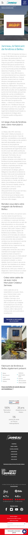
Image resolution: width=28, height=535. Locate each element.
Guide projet (14, 454)
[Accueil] (12, 3)
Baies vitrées (14, 446)
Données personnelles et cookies (14, 518)
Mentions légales (13, 516)
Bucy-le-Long (6, 375)
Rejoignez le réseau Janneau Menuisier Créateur (14, 464)
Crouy (4, 377)
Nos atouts (14, 459)
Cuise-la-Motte (6, 379)
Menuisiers (14, 456)
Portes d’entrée (14, 449)
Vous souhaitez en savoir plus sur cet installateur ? (13, 388)
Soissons (20, 378)
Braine (4, 373)
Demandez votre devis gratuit (14, 531)
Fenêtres (14, 443)
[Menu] (2, 2)
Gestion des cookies (14, 520)
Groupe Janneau (14, 486)
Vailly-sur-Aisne (22, 380)
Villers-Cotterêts (22, 382)
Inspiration (14, 451)
